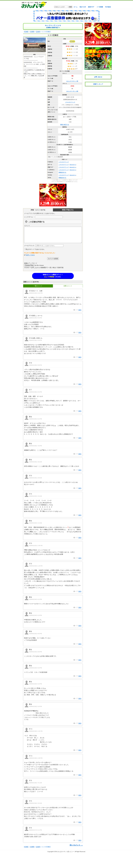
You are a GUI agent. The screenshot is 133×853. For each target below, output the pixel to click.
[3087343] (77, 411)
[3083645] (77, 488)
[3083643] (77, 515)
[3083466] (77, 558)
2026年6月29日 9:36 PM (35, 340)
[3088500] (77, 310)
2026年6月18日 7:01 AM (35, 782)
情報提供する (62, 172)
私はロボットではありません (35, 249)
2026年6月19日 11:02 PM (35, 731)
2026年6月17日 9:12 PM (35, 830)
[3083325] (77, 723)
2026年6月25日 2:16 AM (35, 523)
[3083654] (77, 470)
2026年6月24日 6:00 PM (35, 651)
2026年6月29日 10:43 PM (35, 293)
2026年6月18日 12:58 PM (35, 758)
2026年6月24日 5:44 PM (35, 684)
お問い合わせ (98, 77)
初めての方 (83, 7)
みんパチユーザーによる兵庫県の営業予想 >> (53, 26)
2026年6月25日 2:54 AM (35, 496)
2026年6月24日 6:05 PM (35, 633)
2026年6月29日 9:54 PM (35, 318)
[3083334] (77, 644)
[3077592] (77, 775)
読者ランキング (98, 84)
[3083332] (77, 660)
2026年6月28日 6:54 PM (35, 392)
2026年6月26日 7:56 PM (35, 445)
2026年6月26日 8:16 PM (35, 419)
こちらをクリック (70, 102)
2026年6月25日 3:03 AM (35, 462)
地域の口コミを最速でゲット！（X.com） (53, 276)
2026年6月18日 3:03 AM (35, 803)
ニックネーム (28, 217)
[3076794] (77, 840)
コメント (27, 225)
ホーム (75, 7)
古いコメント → (76, 845)
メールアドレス (29, 245)
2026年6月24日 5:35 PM (35, 706)
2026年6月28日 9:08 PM (35, 365)
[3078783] (77, 750)
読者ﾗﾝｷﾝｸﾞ (91, 7)
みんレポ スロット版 (72, 81)
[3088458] (77, 332)
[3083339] (77, 626)
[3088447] (77, 357)
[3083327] (77, 676)
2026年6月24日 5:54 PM (35, 668)
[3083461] (77, 591)
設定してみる (30, 255)
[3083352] (77, 607)
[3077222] (77, 822)
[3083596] (77, 538)
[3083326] (77, 698)
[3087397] (77, 384)
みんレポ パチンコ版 (72, 91)
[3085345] (77, 454)
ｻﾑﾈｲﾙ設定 (108, 7)
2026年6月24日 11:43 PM (35, 566)
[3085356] (77, 438)
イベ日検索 (100, 7)
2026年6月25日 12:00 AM (35, 545)
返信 (79, 310)
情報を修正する (64, 124)
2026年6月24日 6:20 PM (35, 615)
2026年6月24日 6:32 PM (35, 599)
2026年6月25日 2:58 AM (35, 478)
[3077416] (77, 795)
